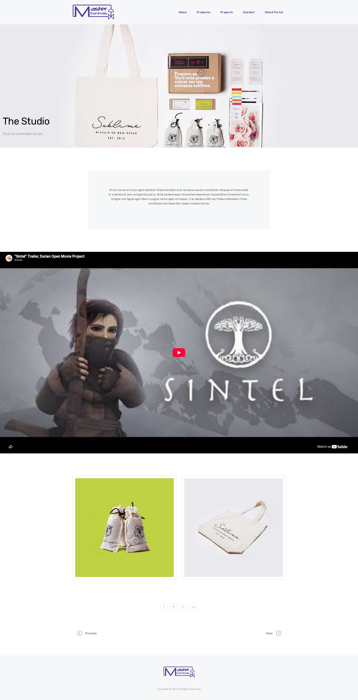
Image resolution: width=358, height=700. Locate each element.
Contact (249, 12)
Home (183, 12)
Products (203, 12)
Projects (226, 12)
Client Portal (274, 12)
